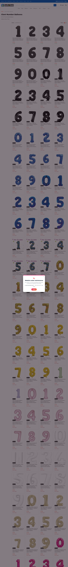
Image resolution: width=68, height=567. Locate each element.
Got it (34, 289)
